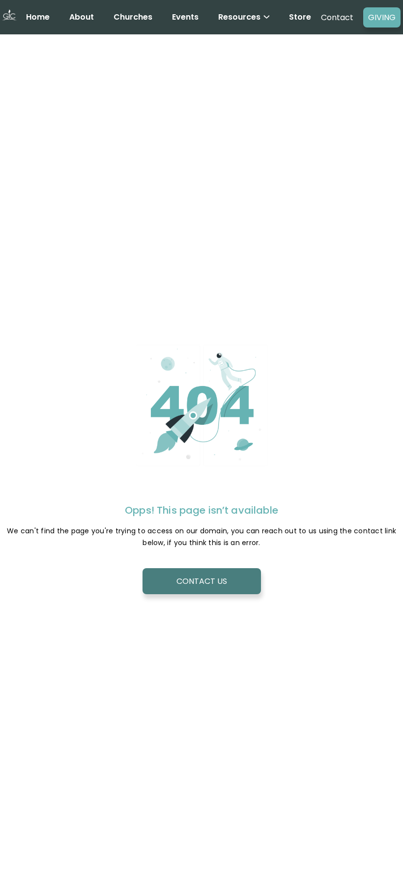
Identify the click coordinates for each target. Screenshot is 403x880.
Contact (337, 17)
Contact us (201, 581)
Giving (382, 17)
